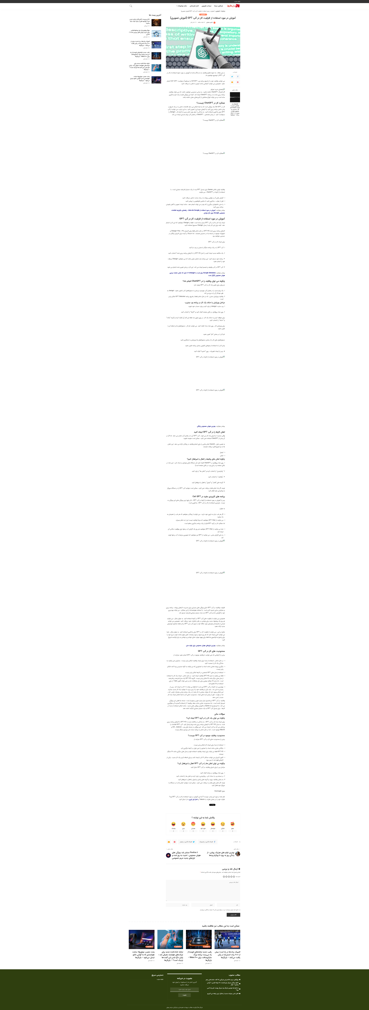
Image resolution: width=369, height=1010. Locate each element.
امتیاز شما (238, 877)
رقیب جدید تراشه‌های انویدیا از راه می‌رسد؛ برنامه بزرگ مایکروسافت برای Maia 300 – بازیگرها (140, 54)
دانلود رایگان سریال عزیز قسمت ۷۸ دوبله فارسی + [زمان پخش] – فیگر (223, 984)
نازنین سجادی (209, 22)
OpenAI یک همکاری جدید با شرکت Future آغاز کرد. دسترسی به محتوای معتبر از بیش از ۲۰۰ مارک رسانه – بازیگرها (235, 109)
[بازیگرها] (233, 6)
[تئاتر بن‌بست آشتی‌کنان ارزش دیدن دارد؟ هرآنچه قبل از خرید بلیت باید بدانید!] (156, 22)
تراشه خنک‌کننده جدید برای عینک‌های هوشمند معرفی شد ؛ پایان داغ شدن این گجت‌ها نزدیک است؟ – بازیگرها (139, 66)
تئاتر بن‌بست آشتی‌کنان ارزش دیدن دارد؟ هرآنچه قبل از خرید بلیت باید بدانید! (140, 21)
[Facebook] (237, 76)
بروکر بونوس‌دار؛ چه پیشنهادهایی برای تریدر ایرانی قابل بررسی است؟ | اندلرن (139, 32)
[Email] (232, 82)
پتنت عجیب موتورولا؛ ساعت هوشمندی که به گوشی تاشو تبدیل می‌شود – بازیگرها (140, 78)
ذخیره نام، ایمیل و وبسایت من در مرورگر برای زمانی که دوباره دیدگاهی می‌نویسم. (219, 910)
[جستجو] (131, 6)
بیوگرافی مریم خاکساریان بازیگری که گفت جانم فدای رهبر (222, 980)
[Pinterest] (237, 82)
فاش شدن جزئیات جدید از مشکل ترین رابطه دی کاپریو (223, 994)
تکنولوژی (203, 14)
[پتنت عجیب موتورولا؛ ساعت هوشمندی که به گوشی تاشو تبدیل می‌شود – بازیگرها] (156, 80)
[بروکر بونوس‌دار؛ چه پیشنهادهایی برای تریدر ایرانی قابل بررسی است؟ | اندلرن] (156, 33)
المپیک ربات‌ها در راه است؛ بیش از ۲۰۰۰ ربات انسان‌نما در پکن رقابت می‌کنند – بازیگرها (140, 43)
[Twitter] (232, 76)
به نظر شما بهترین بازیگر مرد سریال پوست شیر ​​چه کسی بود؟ (223, 989)
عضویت (184, 995)
